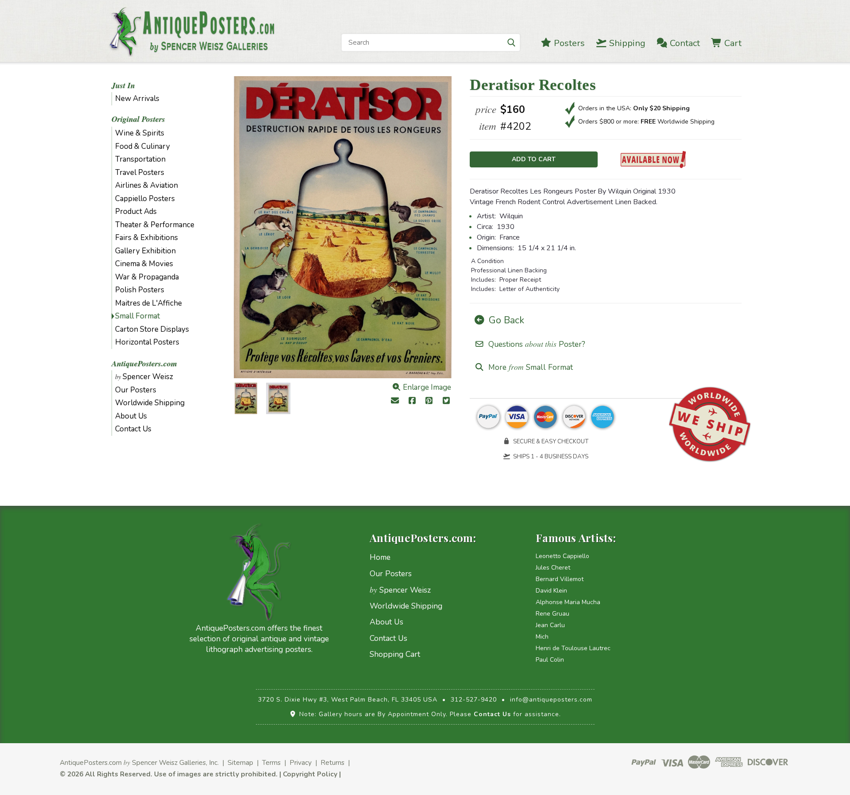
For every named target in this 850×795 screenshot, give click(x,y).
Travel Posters (139, 172)
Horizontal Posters (147, 342)
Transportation (140, 159)
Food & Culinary (142, 146)
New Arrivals (137, 98)
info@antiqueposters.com (551, 699)
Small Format (137, 316)
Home (380, 557)
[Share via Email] (395, 401)
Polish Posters (139, 290)
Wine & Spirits (139, 133)
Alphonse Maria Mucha (568, 602)
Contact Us (133, 429)
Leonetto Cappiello (562, 556)
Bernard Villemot (559, 579)
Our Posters (135, 390)
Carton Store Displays (152, 329)
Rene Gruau (552, 613)
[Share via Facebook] (412, 401)
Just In (123, 85)
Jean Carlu (550, 625)
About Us (131, 416)
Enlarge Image (426, 387)
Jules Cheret (553, 567)
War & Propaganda (147, 277)
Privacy (301, 762)
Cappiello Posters (145, 199)
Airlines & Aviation (146, 185)
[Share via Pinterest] (429, 401)
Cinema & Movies (144, 264)
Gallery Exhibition (145, 251)
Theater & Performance (154, 225)
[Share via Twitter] (446, 401)
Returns (332, 762)
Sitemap (240, 762)
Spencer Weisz (144, 377)
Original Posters (138, 118)
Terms (271, 762)
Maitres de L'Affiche (148, 303)
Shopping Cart (395, 654)
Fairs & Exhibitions (146, 238)
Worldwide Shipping (150, 403)
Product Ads (136, 211)
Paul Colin (550, 659)
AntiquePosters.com (144, 363)
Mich (542, 636)
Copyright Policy (310, 774)
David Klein (551, 590)
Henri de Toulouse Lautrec (573, 648)
